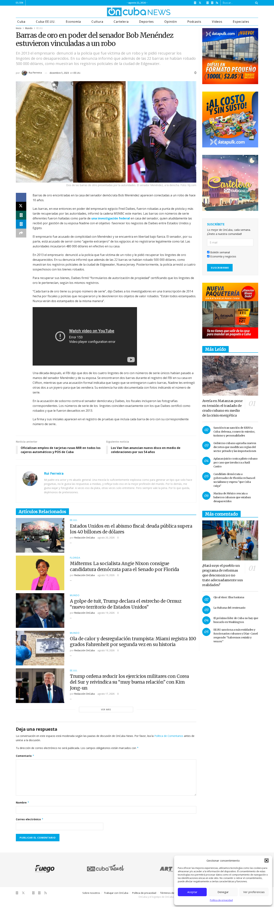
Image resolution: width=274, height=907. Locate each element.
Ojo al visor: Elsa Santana (228, 597)
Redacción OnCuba (84, 537)
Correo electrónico (29, 819)
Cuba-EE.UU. (45, 22)
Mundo (29, 28)
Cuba (21, 22)
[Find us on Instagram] (208, 3)
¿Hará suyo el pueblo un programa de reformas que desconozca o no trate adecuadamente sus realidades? (222, 575)
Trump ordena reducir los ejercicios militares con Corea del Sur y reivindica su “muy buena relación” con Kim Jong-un (129, 682)
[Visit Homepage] (124, 12)
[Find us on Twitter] (200, 3)
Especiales (241, 22)
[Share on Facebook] (21, 197)
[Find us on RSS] (217, 3)
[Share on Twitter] (21, 206)
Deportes (146, 22)
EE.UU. (39, 28)
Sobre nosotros (91, 893)
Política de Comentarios (168, 736)
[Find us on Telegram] (212, 3)
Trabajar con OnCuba (116, 893)
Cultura (97, 22)
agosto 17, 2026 (105, 693)
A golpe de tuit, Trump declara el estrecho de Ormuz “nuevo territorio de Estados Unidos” (125, 604)
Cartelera (121, 22)
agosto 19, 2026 (105, 575)
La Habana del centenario (229, 607)
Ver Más (106, 709)
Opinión (170, 22)
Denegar (223, 892)
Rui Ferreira (35, 72)
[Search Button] (255, 3)
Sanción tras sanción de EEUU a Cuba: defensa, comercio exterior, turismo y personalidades (234, 431)
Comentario (25, 756)
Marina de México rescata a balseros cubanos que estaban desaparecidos (232, 497)
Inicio (18, 28)
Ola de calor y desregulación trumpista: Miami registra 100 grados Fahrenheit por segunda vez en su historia (133, 641)
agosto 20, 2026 (105, 537)
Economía (73, 22)
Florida (75, 558)
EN (21, 2)
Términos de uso (169, 893)
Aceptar (192, 892)
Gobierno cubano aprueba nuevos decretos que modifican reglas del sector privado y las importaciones (234, 447)
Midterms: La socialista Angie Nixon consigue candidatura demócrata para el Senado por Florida (124, 566)
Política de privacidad (221, 900)
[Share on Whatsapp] (21, 215)
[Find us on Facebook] (195, 3)
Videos (217, 22)
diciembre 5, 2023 (59, 72)
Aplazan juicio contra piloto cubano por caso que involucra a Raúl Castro (235, 462)
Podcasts (194, 22)
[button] (266, 860)
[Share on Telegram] (21, 224)
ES (17, 2)
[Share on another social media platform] (21, 233)
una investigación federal (110, 218)
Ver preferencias (254, 892)
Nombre (22, 802)
